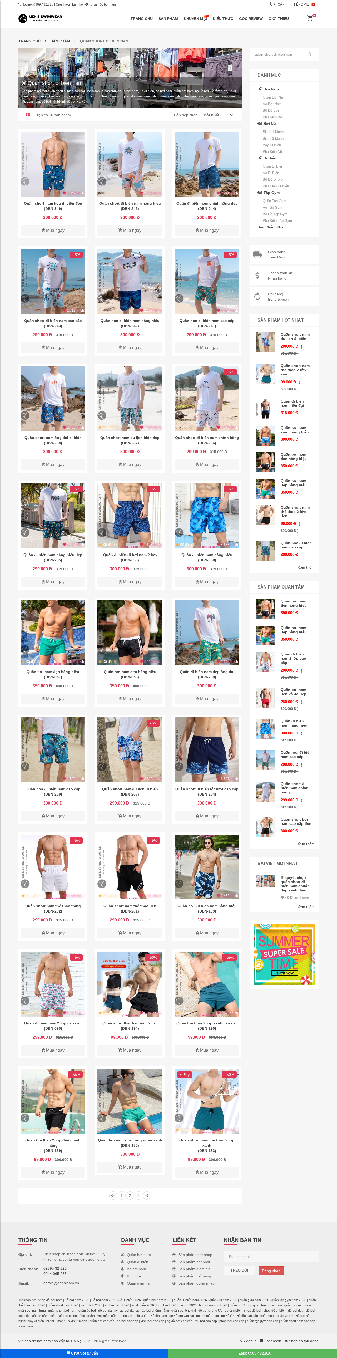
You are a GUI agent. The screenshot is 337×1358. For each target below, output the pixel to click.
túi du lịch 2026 (91, 1305)
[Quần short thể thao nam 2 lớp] (129, 984)
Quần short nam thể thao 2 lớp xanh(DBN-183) (207, 1145)
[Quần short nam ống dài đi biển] (53, 398)
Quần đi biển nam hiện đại (292, 403)
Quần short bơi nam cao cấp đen (296, 821)
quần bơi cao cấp (102, 1321)
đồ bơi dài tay (108, 1310)
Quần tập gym (274, 201)
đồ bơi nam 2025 (104, 1300)
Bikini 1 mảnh (273, 132)
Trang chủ (142, 19)
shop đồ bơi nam (50, 1300)
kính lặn (126, 1316)
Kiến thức (223, 19)
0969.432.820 (43, 4)
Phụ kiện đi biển (276, 186)
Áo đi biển (271, 173)
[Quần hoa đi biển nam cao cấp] (207, 281)
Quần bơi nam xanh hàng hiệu (295, 430)
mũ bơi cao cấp (206, 1321)
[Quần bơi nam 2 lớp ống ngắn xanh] (129, 1101)
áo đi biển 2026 (143, 1305)
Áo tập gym (272, 207)
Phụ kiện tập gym (277, 221)
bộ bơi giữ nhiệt (207, 1316)
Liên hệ (77, 4)
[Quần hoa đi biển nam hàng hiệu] (129, 281)
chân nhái (267, 1316)
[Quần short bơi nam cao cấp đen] (266, 827)
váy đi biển (36, 1321)
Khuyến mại (195, 19)
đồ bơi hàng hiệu (44, 1316)
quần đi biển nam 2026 (190, 1300)
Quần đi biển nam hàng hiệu (294, 723)
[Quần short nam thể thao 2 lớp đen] (266, 515)
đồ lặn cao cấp (247, 1316)
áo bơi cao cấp (127, 1321)
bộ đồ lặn (228, 1316)
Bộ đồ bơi (271, 110)
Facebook (272, 1341)
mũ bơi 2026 (188, 1305)
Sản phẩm (168, 19)
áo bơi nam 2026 (117, 1305)
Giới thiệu (63, 4)
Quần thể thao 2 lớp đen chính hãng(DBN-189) (53, 1145)
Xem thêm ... (27, 1326)
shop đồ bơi (252, 1310)
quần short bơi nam (62, 1310)
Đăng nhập (271, 1271)
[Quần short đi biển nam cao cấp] (53, 281)
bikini (22, 1321)
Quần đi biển (273, 166)
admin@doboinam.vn (61, 1283)
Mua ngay (55, 230)
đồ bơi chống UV (210, 1310)
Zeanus (249, 1341)
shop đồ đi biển (275, 1310)
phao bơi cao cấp (231, 1321)
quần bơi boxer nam (267, 1305)
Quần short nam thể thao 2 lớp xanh (295, 370)
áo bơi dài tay (130, 1310)
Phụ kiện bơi (273, 117)
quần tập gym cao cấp (262, 1321)
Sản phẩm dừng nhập (196, 1283)
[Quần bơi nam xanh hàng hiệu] (266, 436)
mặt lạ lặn (141, 1316)
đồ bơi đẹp (296, 1310)
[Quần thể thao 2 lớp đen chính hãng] (53, 1101)
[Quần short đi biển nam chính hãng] (207, 398)
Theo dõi (239, 1270)
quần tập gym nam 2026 (288, 1300)
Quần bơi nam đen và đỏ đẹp (293, 692)
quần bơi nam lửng (32, 1310)
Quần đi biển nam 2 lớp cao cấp (293, 658)
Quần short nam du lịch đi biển (295, 336)
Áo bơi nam (272, 104)
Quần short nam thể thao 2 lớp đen (295, 511)
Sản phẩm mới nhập (195, 1255)
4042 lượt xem (296, 897)
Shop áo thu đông (303, 1341)
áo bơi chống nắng (155, 1310)
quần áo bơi (87, 1310)
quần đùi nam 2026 (223, 1300)
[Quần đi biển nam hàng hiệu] (207, 515)
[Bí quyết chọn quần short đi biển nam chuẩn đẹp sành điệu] (266, 881)
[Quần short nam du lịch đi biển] (129, 749)
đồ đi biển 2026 (129, 1300)
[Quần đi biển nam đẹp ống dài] (207, 632)
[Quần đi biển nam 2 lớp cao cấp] (53, 984)
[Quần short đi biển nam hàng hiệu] (129, 164)
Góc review (251, 19)
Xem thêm (306, 567)
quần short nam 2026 (63, 1305)
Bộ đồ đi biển (273, 180)
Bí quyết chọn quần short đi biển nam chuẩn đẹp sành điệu (295, 883)
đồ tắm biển (233, 1310)
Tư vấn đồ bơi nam (102, 4)
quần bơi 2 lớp (240, 1305)
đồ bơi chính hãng (72, 1316)
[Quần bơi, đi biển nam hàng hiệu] (207, 867)
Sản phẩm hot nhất (194, 1262)
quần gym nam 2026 (254, 1300)
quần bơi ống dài (183, 1310)
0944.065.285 (55, 1274)
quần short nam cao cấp (298, 1321)
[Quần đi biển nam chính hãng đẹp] (207, 164)
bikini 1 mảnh (56, 1321)
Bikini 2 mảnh (273, 138)
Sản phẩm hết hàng (194, 1276)
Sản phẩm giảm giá (194, 1269)
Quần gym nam (140, 1283)
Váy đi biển (272, 145)
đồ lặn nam (159, 1316)
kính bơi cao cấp (152, 1321)
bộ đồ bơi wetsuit (181, 1316)
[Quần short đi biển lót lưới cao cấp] (207, 749)
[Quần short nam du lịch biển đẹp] (129, 398)
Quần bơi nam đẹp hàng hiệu (294, 483)
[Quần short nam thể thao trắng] (53, 867)
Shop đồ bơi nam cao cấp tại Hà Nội (52, 1341)
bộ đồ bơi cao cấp (179, 1321)
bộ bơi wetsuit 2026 (213, 1305)
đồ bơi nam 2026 (77, 1300)
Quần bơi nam (274, 97)
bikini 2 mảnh (77, 1321)
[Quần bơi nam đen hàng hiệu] (129, 632)
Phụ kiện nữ (273, 152)
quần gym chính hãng (102, 1316)
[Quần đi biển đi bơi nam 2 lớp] (129, 515)
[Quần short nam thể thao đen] (129, 867)
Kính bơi (134, 1276)
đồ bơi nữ (303, 1316)
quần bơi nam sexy (298, 1305)
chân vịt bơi (285, 1316)
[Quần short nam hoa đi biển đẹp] (53, 164)
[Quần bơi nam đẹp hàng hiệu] (53, 632)
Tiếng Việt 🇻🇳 (304, 4)
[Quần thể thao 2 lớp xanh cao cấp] (207, 984)
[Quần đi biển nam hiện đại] (266, 409)
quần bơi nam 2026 (157, 1300)
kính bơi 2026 (166, 1305)
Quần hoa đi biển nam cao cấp (296, 545)
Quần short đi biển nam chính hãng (295, 788)
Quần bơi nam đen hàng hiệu (294, 456)
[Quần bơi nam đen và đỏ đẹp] (266, 698)
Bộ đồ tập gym (275, 214)
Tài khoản (276, 4)
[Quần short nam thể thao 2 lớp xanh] (207, 1101)
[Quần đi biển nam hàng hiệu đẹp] (53, 515)
